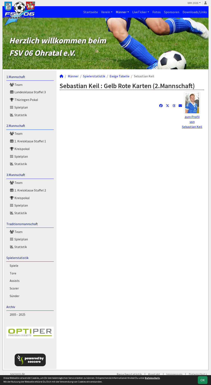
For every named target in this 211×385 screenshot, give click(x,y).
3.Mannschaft (15, 175)
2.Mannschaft (15, 126)
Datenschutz (198, 374)
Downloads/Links (195, 12)
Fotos (156, 12)
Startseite (90, 12)
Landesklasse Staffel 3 (30, 92)
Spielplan (21, 107)
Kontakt (154, 374)
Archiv (10, 307)
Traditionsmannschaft (22, 224)
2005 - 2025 (17, 314)
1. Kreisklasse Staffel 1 (30, 141)
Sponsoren (171, 12)
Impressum (174, 374)
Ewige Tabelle (119, 76)
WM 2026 (193, 3)
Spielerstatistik (17, 258)
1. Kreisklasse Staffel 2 (30, 190)
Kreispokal (22, 149)
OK (202, 380)
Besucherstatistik (129, 374)
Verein (105, 12)
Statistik (20, 115)
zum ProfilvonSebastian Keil (192, 122)
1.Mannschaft (15, 77)
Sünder (14, 296)
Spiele (14, 265)
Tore (13, 273)
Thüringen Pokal (26, 100)
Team (18, 85)
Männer (121, 12)
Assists (15, 281)
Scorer (14, 288)
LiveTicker (139, 12)
